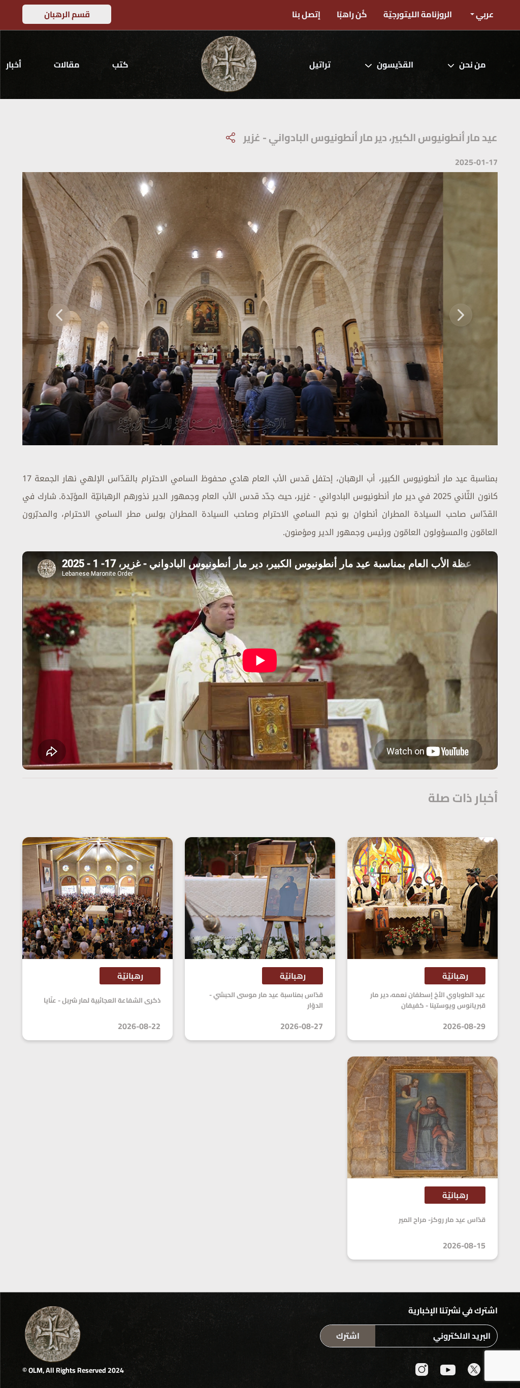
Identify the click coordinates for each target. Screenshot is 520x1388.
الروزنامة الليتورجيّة (417, 14)
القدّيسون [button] (395, 64)
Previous (460, 309)
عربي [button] (484, 14)
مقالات (67, 64)
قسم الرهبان (67, 14)
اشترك (348, 1335)
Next (59, 309)
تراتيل (320, 64)
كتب (120, 64)
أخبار (13, 64)
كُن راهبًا (352, 14)
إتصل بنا (306, 14)
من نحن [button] (472, 64)
